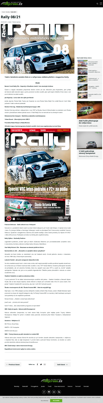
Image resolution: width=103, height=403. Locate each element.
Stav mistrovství (59, 386)
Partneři (78, 386)
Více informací (44, 400)
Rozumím (56, 400)
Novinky (8, 12)
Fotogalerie (34, 386)
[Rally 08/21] (37, 49)
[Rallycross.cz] (11, 4)
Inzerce (70, 386)
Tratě (49, 386)
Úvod (3, 12)
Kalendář (25, 386)
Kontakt (86, 386)
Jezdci (43, 386)
